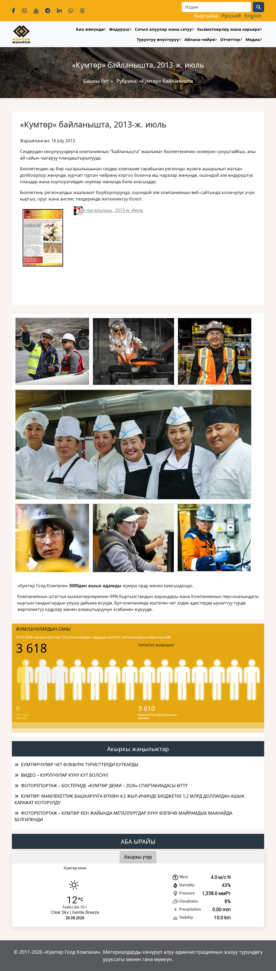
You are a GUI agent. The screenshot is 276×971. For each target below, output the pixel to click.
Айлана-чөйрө (199, 39)
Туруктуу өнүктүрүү (158, 39)
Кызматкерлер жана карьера (228, 29)
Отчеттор (230, 39)
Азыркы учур (138, 857)
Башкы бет (97, 81)
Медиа (253, 39)
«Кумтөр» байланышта (166, 81)
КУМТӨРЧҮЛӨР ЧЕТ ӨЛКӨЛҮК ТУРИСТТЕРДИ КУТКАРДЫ (79, 765)
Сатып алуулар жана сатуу (163, 29)
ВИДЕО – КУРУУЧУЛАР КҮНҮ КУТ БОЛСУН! (64, 775)
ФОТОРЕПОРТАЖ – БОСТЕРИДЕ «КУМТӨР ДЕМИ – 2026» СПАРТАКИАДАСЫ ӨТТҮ (104, 786)
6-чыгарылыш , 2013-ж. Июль (112, 210)
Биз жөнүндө (90, 29)
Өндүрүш (119, 29)
